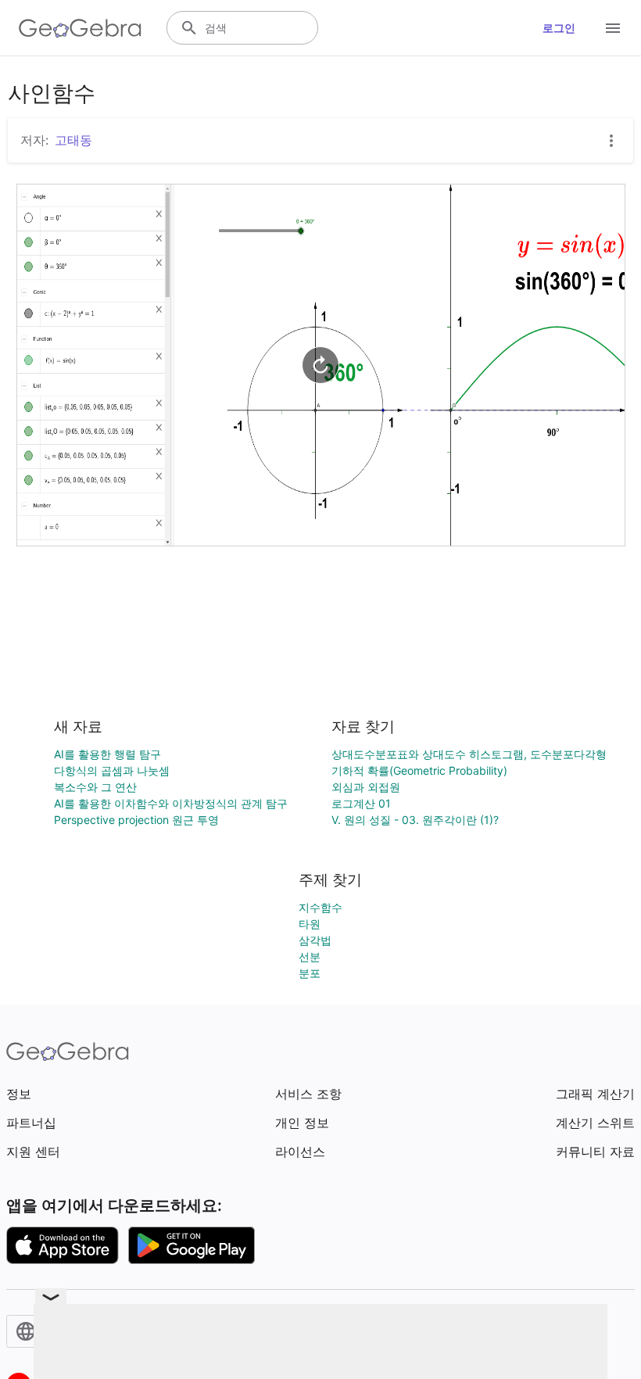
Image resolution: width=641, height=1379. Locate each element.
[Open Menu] (612, 28)
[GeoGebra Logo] (80, 28)
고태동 (73, 140)
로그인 (559, 27)
